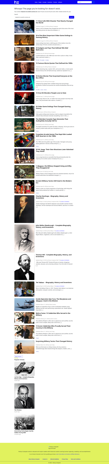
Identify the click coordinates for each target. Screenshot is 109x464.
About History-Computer (34, 462)
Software (60, 5)
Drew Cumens (52, 308)
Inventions (49, 5)
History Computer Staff (53, 205)
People (39, 5)
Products (55, 5)
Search (16, 18)
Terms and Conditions (75, 462)
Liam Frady (51, 128)
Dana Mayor (51, 234)
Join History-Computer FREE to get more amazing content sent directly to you (40, 2)
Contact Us (45, 462)
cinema (42, 93)
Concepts (44, 5)
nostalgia (47, 63)
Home (36, 5)
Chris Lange (51, 158)
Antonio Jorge (51, 57)
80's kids (37, 63)
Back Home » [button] (18, 360)
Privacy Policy (65, 462)
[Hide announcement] (108, 1)
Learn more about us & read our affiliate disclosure (67, 457)
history (37, 134)
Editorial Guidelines (54, 462)
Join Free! (83, 2)
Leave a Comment (65, 205)
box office (38, 93)
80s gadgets (42, 63)
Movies (45, 93)
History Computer (54, 30)
